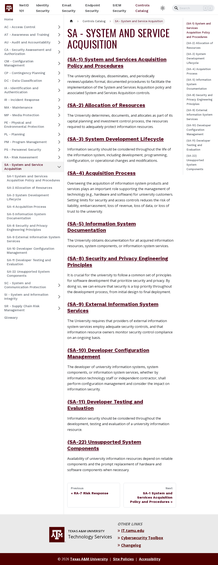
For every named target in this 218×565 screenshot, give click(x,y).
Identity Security (42, 8)
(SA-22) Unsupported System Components (195, 162)
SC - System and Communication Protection (25, 285)
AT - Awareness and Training (26, 35)
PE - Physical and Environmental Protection (24, 125)
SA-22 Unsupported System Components (28, 274)
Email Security (68, 8)
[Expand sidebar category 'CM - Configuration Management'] (59, 63)
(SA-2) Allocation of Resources (106, 105)
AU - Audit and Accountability (27, 42)
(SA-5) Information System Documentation (198, 84)
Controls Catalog (142, 8)
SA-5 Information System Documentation (26, 216)
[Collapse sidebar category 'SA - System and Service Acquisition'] (59, 167)
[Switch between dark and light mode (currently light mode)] (162, 8)
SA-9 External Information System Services (33, 239)
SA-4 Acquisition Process (26, 207)
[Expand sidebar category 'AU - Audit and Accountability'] (59, 42)
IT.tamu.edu (133, 530)
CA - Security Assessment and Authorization (27, 52)
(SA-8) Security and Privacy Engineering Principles (199, 99)
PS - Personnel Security (22, 150)
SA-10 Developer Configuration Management (30, 251)
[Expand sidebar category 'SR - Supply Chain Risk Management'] (59, 308)
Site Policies (123, 559)
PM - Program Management (25, 142)
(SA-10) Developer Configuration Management (198, 130)
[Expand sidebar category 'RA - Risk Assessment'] (59, 157)
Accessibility (149, 559)
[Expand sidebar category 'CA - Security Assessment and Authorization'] (59, 52)
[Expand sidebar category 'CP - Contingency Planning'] (59, 73)
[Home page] (71, 21)
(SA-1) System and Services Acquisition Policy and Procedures (198, 30)
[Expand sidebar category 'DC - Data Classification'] (59, 80)
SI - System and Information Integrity (26, 297)
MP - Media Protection (21, 115)
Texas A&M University (89, 559)
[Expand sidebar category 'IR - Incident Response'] (59, 99)
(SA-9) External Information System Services (199, 115)
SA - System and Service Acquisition (23, 167)
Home (8, 19)
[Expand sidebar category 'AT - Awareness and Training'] (59, 34)
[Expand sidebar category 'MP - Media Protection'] (59, 115)
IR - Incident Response (21, 100)
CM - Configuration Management (18, 63)
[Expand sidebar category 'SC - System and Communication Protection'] (59, 285)
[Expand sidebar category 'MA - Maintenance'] (59, 107)
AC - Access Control (19, 27)
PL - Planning (14, 134)
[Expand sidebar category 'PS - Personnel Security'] (59, 149)
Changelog (131, 545)
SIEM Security (119, 8)
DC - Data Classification (23, 81)
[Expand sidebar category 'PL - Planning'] (59, 134)
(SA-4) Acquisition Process (101, 173)
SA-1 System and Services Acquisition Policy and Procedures (33, 178)
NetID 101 (24, 8)
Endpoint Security (92, 8)
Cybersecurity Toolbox (142, 537)
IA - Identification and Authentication (21, 90)
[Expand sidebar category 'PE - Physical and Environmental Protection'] (59, 124)
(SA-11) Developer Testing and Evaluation (198, 145)
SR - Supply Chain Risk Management (22, 308)
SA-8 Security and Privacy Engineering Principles (27, 228)
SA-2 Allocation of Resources (29, 188)
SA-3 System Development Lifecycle (28, 197)
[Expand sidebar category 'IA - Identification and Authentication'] (59, 90)
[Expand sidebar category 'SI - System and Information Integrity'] (59, 296)
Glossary (11, 318)
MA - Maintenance (18, 107)
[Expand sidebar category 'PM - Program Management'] (59, 142)
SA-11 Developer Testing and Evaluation (29, 262)
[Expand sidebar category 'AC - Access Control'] (59, 27)
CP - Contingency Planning (24, 73)
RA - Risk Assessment (21, 157)
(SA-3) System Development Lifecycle (115, 139)
